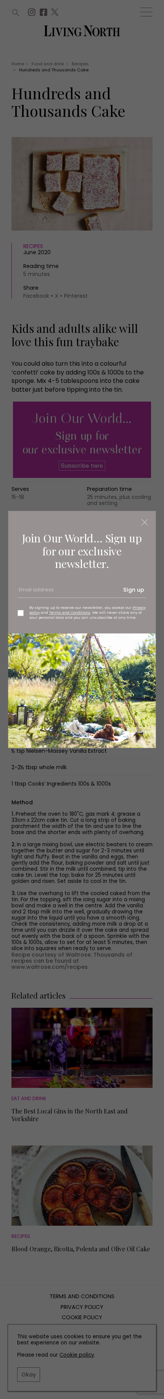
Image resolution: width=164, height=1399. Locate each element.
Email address (35, 592)
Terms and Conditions (69, 612)
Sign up (133, 590)
